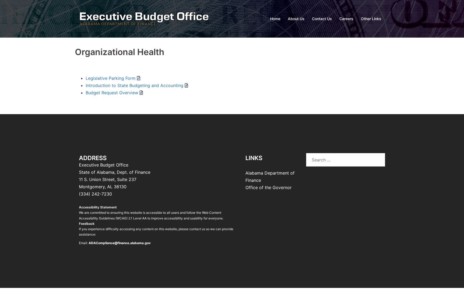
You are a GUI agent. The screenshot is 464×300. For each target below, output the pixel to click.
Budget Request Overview (112, 92)
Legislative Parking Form (111, 78)
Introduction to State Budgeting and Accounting (134, 85)
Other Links (371, 18)
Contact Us (322, 18)
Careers (346, 18)
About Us (296, 18)
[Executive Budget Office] (144, 18)
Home (275, 18)
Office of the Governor (268, 187)
